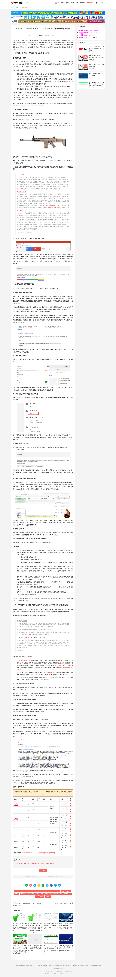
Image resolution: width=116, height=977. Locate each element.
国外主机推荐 (80, 3)
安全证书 (68, 891)
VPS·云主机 (59, 3)
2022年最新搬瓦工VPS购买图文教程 (46, 853)
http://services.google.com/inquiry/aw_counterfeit (28, 106)
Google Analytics (36, 891)
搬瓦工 (16, 894)
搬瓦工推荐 (48, 894)
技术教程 (90, 3)
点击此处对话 (87, 35)
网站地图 (70, 971)
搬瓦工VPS (23, 894)
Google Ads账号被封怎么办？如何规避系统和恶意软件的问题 (43, 28)
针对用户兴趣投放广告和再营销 (51, 208)
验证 (60, 663)
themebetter (63, 971)
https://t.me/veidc (89, 34)
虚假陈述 (19, 211)
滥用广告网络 (21, 174)
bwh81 (17, 891)
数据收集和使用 (21, 192)
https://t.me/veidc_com (95, 32)
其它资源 (99, 3)
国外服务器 (70, 3)
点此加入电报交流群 (20, 864)
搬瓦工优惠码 (39, 894)
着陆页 (41, 896)
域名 (62, 891)
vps (58, 891)
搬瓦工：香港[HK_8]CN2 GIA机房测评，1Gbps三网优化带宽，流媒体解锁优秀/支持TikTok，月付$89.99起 (20, 927)
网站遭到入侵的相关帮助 (48, 672)
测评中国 (16, 3)
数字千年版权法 (67, 894)
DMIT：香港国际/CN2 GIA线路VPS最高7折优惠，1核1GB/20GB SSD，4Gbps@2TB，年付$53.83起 (66, 949)
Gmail (28, 891)
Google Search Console (26, 660)
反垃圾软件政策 (30, 637)
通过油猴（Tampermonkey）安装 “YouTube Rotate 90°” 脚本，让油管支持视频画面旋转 (51, 949)
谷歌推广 (48, 896)
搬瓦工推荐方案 (57, 894)
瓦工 (37, 896)
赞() (54, 36)
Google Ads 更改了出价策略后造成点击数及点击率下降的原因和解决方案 (27, 904)
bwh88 (23, 891)
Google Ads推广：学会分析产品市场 (64, 903)
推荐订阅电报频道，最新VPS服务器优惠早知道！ (41, 864)
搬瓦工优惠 (31, 894)
